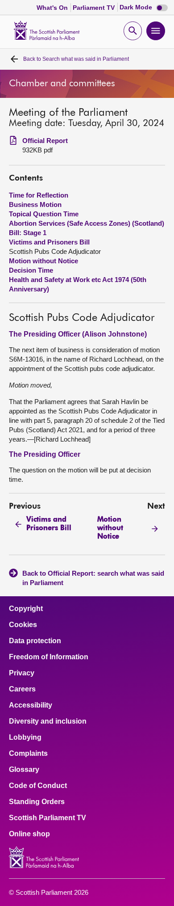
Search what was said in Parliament (76, 59)
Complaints (28, 753)
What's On (53, 7)
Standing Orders (37, 801)
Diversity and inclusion (48, 721)
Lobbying (25, 737)
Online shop (29, 834)
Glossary (24, 769)
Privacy (21, 673)
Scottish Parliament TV (47, 818)
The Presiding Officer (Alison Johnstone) (78, 334)
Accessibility (30, 705)
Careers (22, 689)
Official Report (45, 140)
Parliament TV (94, 7)
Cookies (23, 624)
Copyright (26, 608)
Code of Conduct (38, 785)
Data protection (35, 641)
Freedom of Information (48, 657)
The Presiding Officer (44, 454)
